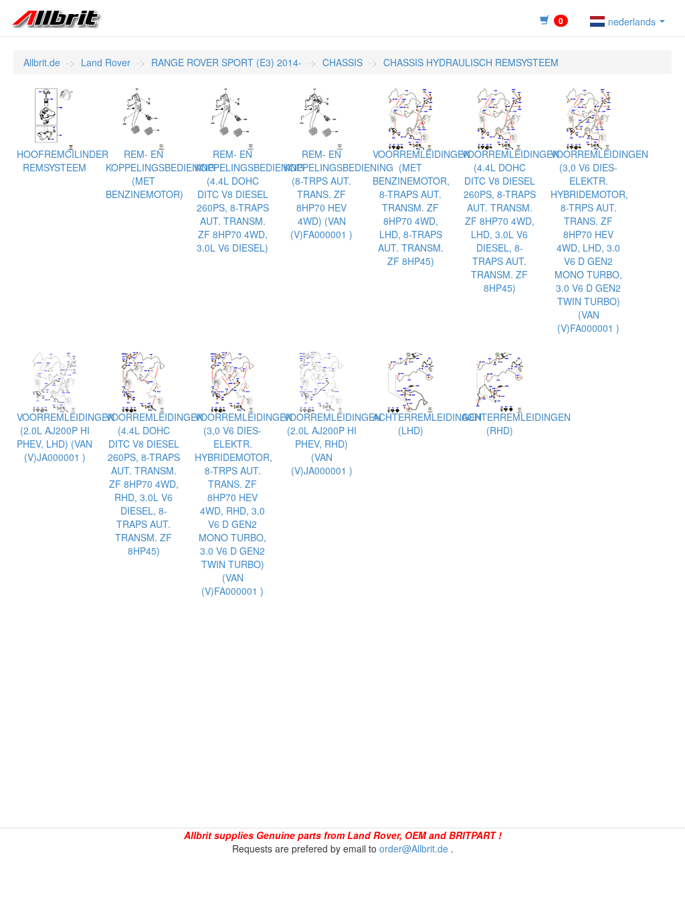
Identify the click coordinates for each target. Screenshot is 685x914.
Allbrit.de (41, 62)
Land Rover (105, 62)
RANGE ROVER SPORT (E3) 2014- (226, 62)
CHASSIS (342, 62)
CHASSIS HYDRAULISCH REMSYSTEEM (471, 62)
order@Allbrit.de (413, 848)
